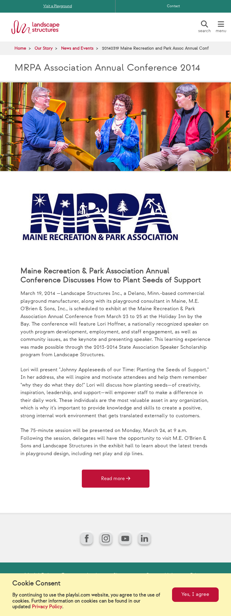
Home (20, 48)
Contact (173, 6)
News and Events (77, 48)
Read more (113, 479)
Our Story (44, 48)
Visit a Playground (57, 6)
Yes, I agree (195, 594)
